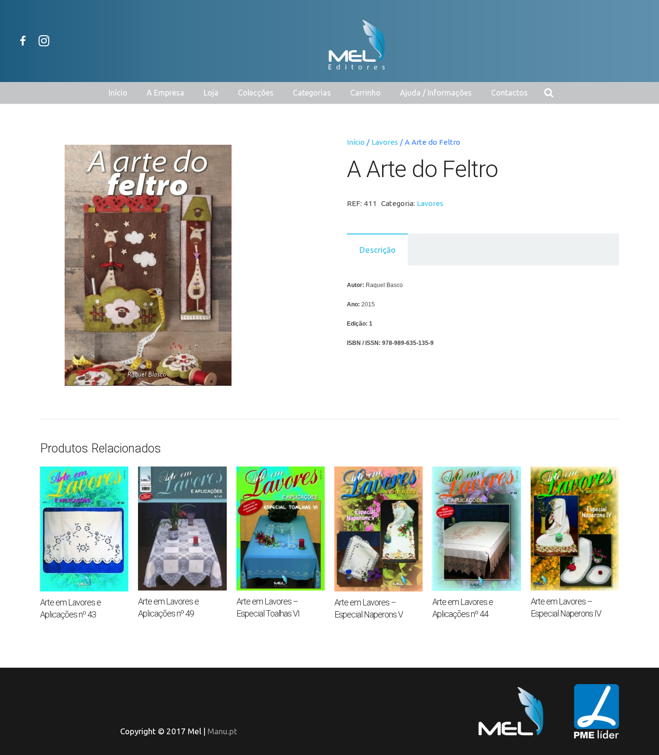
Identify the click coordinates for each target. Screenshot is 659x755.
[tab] (377, 249)
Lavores (384, 142)
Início (356, 142)
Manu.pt (222, 731)
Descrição (377, 249)
